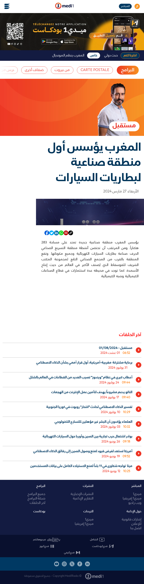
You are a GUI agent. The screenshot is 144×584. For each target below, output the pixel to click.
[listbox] (72, 408)
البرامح (127, 70)
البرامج (40, 486)
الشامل (94, 539)
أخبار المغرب (113, 572)
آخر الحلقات (37, 503)
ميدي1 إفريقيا (132, 498)
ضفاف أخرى (34, 70)
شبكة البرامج (36, 498)
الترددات (88, 511)
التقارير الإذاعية (83, 498)
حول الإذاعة (134, 511)
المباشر (125, 6)
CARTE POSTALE (95, 70)
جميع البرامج (36, 494)
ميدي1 (137, 494)
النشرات (88, 486)
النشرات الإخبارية (82, 494)
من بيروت (62, 70)
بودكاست (39, 511)
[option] (72, 350)
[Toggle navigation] (5, 6)
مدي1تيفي (69, 552)
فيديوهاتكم (39, 539)
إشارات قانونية (131, 519)
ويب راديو (134, 503)
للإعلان (136, 524)
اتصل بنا (135, 528)
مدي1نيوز (44, 546)
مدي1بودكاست (100, 546)
